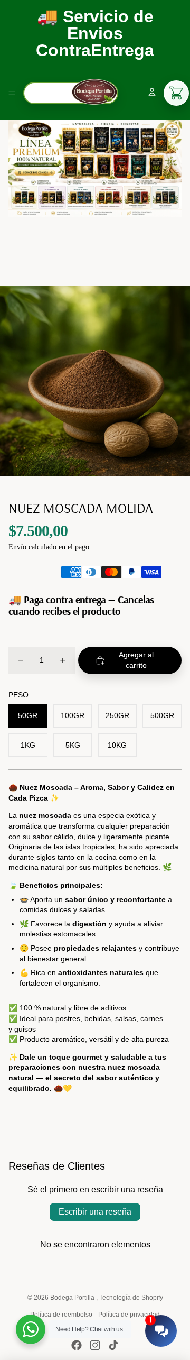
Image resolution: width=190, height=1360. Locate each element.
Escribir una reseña (95, 1211)
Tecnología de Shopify (131, 1297)
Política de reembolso (61, 1314)
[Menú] (12, 93)
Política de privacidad (129, 1314)
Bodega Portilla (73, 1297)
